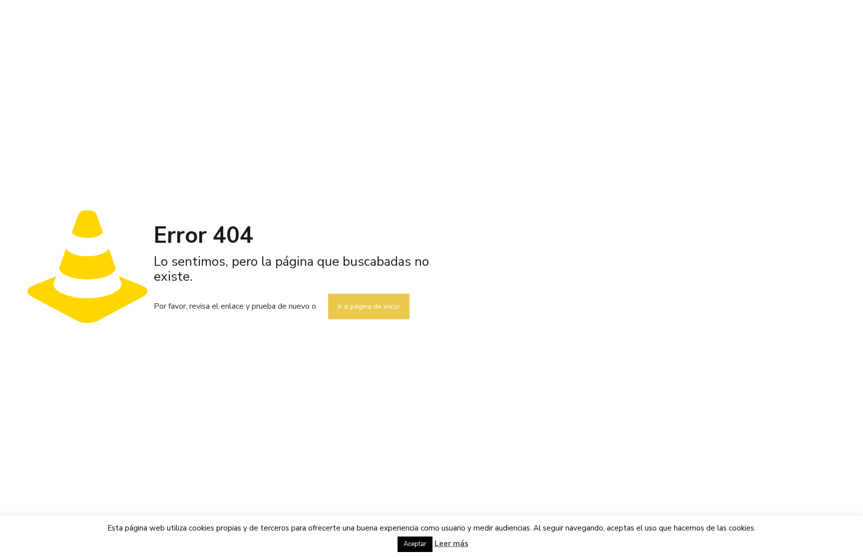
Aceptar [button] (415, 544)
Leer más (451, 544)
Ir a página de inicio (369, 306)
